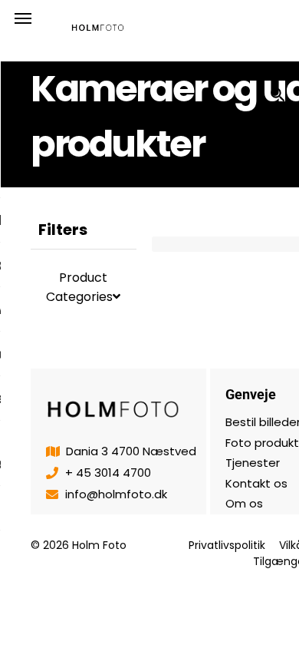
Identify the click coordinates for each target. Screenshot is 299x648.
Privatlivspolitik (227, 545)
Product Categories (79, 287)
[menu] (23, 18)
